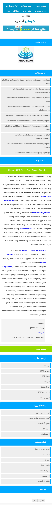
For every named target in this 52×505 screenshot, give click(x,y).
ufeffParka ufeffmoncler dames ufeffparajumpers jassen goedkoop (28, 99)
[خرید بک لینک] (26, 31)
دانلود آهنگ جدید (43, 423)
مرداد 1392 (45, 376)
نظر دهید (41, 333)
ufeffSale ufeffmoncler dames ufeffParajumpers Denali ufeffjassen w (29, 108)
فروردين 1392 (44, 398)
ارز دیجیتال (46, 476)
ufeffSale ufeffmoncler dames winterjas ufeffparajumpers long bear (26, 82)
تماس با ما (27, 11)
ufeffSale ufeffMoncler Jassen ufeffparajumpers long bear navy (27, 128)
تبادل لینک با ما (44, 455)
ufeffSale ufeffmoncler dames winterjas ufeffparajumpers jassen (28, 145)
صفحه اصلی (41, 6)
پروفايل (16, 11)
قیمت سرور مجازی (43, 413)
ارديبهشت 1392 (44, 392)
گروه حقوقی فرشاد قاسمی (39, 418)
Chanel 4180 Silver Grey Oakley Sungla (27, 170)
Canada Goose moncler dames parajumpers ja (32, 153)
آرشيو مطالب (27, 6)
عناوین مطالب (12, 6)
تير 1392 (46, 382)
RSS (8, 11)
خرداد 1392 (45, 387)
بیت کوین (46, 460)
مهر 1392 (46, 366)
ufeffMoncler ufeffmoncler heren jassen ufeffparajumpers (28, 121)
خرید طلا (46, 429)
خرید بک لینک (45, 471)
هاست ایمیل (45, 465)
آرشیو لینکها (45, 434)
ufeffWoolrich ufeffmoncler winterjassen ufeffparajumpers (28, 115)
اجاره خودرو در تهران (42, 449)
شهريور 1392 (45, 371)
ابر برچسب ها (40, 11)
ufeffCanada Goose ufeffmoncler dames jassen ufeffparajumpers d (31, 90)
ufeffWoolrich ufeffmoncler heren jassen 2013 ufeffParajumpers (32, 136)
